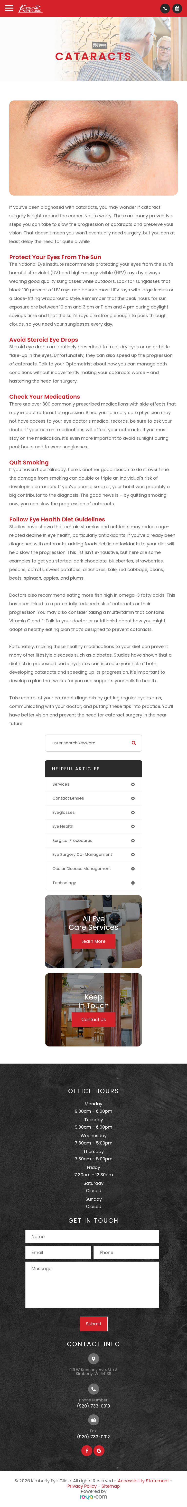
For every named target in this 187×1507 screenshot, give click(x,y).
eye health (62, 826)
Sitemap (111, 1486)
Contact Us (93, 1019)
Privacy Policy (82, 1486)
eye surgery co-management (82, 854)
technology (64, 883)
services (60, 784)
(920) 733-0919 (93, 1406)
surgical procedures (72, 840)
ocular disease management (81, 868)
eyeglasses (63, 812)
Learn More (93, 941)
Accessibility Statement (143, 1481)
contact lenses (68, 798)
